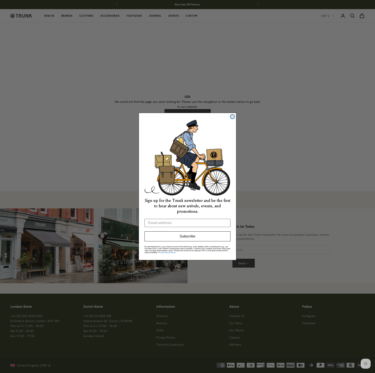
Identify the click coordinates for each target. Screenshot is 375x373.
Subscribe (187, 236)
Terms (173, 253)
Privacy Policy (163, 253)
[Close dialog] (232, 117)
